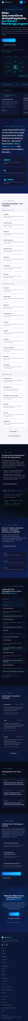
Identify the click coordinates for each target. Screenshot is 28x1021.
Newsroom (4, 1001)
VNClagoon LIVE (5, 998)
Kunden (3, 986)
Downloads (4, 1010)
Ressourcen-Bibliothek (6, 1004)
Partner (3, 989)
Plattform (3, 971)
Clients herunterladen (14, 436)
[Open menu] (24, 2)
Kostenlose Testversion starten (11, 891)
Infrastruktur (4, 977)
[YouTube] (6, 962)
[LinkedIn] (2, 962)
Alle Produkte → (14, 431)
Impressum (4, 1016)
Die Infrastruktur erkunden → (10, 484)
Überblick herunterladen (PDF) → (14, 940)
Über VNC (4, 992)
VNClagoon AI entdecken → (10, 563)
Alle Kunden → (14, 770)
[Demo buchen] (21, 2)
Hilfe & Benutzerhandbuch (7, 1007)
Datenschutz (4, 1019)
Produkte (3, 968)
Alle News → (4, 792)
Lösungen (4, 979)
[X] (4, 962)
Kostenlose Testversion (14, 935)
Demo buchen (8, 40)
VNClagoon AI (4, 974)
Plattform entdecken (10, 44)
